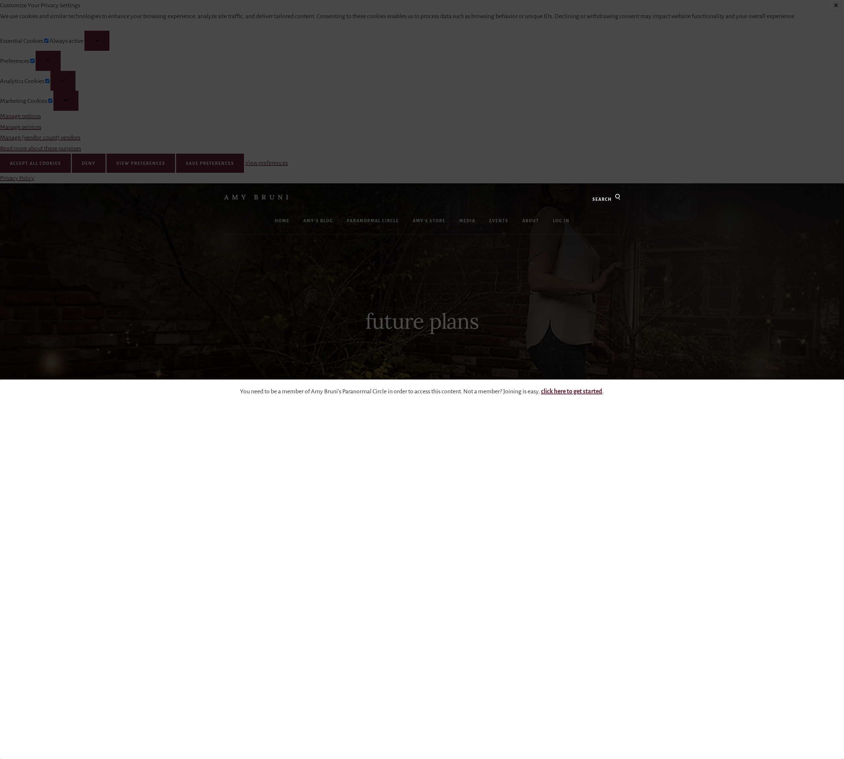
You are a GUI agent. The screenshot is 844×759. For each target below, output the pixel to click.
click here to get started (571, 391)
